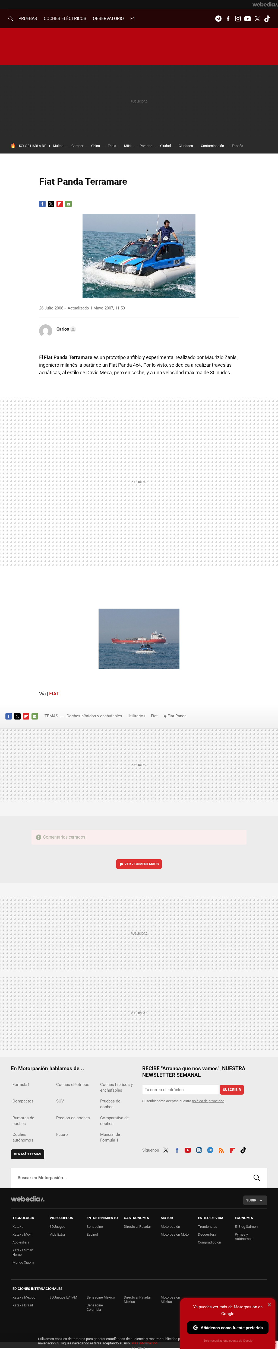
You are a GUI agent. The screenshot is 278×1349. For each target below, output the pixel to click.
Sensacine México (101, 1297)
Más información (144, 1343)
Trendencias (207, 1227)
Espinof (92, 1234)
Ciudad (165, 146)
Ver (141, 864)
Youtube (247, 18)
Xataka (17, 1227)
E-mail (68, 204)
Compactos (23, 1101)
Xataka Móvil (22, 1234)
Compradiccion (209, 1242)
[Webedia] (265, 4)
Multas (58, 146)
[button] (65, 329)
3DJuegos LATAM (63, 1297)
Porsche (146, 146)
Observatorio (108, 18)
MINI (128, 146)
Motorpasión (170, 1227)
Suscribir (232, 1090)
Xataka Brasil (22, 1305)
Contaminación (212, 146)
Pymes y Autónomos (243, 1236)
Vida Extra (57, 1234)
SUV (60, 1101)
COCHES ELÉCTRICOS (65, 18)
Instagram (238, 18)
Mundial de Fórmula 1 (110, 1137)
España (237, 146)
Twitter (257, 18)
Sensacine (95, 1227)
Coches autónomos (22, 1137)
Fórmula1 (21, 1084)
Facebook (228, 18)
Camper (77, 146)
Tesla (112, 146)
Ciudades (186, 146)
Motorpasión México (170, 1299)
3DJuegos (57, 1227)
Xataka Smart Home (22, 1252)
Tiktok (267, 18)
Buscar (257, 1178)
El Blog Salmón (246, 1227)
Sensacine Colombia (95, 1307)
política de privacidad (208, 1101)
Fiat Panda (177, 716)
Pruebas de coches (110, 1104)
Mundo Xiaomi (23, 1262)
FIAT (54, 693)
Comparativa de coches (114, 1120)
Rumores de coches (23, 1120)
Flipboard (59, 204)
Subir (251, 1200)
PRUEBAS (27, 18)
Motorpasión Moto (175, 1234)
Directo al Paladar (137, 1227)
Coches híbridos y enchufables (94, 716)
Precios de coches (73, 1117)
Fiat (154, 716)
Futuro (62, 1134)
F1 (132, 18)
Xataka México (23, 1297)
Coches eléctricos (72, 1084)
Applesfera (20, 1242)
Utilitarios (137, 716)
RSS (221, 1149)
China (95, 146)
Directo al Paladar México (137, 1299)
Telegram (218, 18)
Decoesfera (207, 1234)
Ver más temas (27, 1154)
